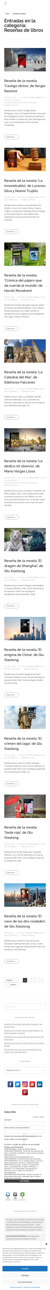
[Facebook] (10, 1084)
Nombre (8, 1120)
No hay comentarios (12, 100)
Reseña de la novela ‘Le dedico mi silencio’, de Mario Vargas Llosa (23, 466)
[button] (46, 1244)
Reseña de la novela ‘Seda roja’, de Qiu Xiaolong (20, 832)
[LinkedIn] (40, 1084)
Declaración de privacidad (31, 1287)
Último (13, 985)
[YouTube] (32, 1084)
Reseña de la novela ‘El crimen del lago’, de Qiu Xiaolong (23, 743)
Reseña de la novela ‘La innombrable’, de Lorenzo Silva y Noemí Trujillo (25, 186)
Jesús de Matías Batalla (32, 97)
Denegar (25, 1275)
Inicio (7, 14)
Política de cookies (16, 1287)
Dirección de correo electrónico (17, 1127)
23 (42, 980)
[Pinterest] (25, 1092)
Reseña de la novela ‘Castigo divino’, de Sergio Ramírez (24, 86)
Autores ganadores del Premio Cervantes (20, 103)
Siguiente (6, 984)
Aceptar (25, 1269)
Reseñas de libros (11, 105)
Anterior (16, 980)
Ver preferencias (25, 1282)
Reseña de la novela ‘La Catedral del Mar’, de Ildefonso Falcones (23, 377)
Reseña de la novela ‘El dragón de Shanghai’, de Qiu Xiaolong (23, 566)
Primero (9, 980)
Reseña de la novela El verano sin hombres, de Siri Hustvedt (22, 1238)
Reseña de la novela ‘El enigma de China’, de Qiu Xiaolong (24, 655)
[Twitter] (18, 1084)
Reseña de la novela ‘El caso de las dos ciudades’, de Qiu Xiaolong (25, 921)
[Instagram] (25, 1084)
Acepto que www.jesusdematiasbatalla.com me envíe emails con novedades (23, 1138)
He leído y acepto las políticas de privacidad (21, 1144)
